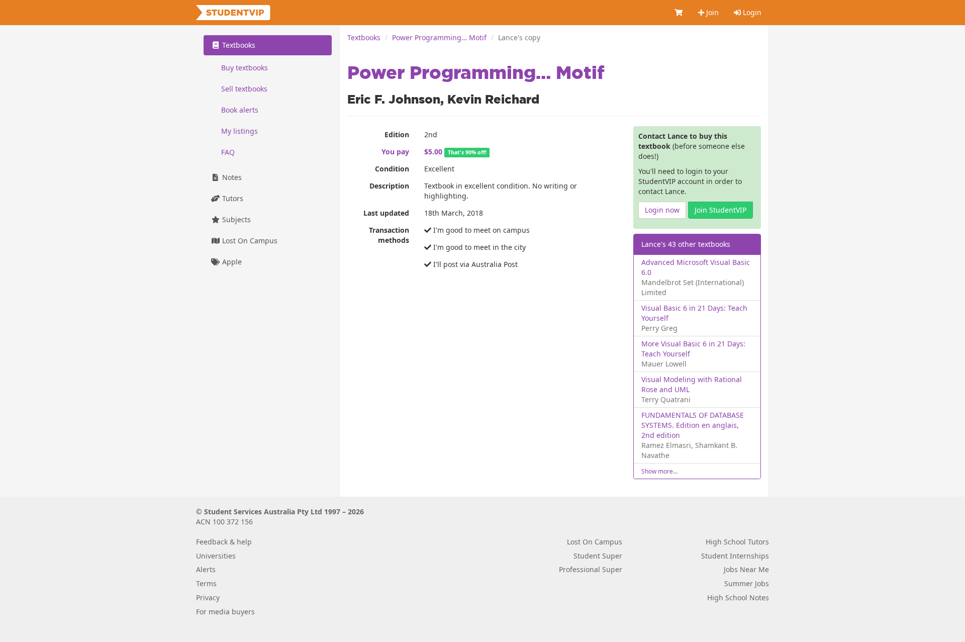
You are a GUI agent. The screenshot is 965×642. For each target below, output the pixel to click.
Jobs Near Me (746, 569)
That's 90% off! (467, 152)
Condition (392, 168)
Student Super (597, 556)
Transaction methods (389, 235)
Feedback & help (224, 541)
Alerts (206, 569)
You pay (395, 151)
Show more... (659, 471)
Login (751, 12)
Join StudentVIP (720, 210)
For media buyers (225, 611)
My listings (239, 131)
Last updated (386, 213)
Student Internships (735, 556)
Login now (662, 210)
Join (711, 12)
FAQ (228, 152)
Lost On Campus (248, 240)
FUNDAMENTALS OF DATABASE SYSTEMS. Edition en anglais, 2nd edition (692, 425)
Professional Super (590, 569)
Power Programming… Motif (439, 37)
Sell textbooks (244, 89)
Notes (231, 177)
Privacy (208, 597)
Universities (216, 556)
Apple (231, 261)
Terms (206, 583)
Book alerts (239, 110)
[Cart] (679, 12)
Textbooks (363, 37)
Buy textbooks (244, 67)
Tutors (231, 198)
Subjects (235, 219)
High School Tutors (737, 541)
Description (389, 186)
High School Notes (738, 597)
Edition (396, 134)
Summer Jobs (746, 583)
